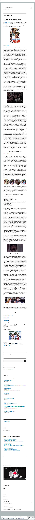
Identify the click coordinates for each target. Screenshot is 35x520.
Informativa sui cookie (21, 518)
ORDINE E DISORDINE (8, 452)
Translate (11, 369)
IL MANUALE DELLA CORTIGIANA (10, 403)
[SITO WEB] (6, 507)
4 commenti (20, 354)
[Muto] (23, 478)
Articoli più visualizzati (7, 503)
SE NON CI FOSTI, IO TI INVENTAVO (10, 401)
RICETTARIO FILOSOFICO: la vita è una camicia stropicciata (15, 385)
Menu (29, 8)
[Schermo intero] (25, 478)
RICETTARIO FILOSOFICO (9, 398)
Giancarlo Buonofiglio (8, 8)
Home (5, 494)
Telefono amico (6, 320)
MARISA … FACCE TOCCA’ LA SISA (13, 19)
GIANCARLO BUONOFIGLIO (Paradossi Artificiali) (12, 436)
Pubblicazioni (6, 499)
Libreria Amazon (6, 501)
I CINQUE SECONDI (7, 388)
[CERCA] (25, 361)
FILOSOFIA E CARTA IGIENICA (9, 411)
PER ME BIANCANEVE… (8, 380)
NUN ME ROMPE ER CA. (8, 383)
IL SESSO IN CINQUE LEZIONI (9, 440)
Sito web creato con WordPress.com (16, 509)
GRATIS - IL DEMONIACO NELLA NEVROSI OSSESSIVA (14, 445)
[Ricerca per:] (14, 360)
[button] (6, 182)
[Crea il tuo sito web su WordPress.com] (17, 1)
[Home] (4, 507)
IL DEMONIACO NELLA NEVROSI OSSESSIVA (12, 450)
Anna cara (20, 308)
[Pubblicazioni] (8, 507)
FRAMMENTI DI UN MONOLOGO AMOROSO (12, 390)
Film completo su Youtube (8, 315)
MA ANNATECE (7, 421)
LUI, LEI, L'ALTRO (7, 444)
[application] (15, 473)
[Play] (4, 478)
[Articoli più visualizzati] (12, 507)
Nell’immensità (6, 317)
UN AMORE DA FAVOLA (8, 446)
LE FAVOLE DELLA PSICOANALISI (10, 439)
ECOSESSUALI (6, 393)
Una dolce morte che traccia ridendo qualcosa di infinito (14, 406)
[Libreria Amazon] (10, 507)
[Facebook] (5, 488)
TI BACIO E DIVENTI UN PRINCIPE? (10, 449)
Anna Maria (7, 22)
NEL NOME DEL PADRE (8, 448)
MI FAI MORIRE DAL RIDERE (9, 413)
